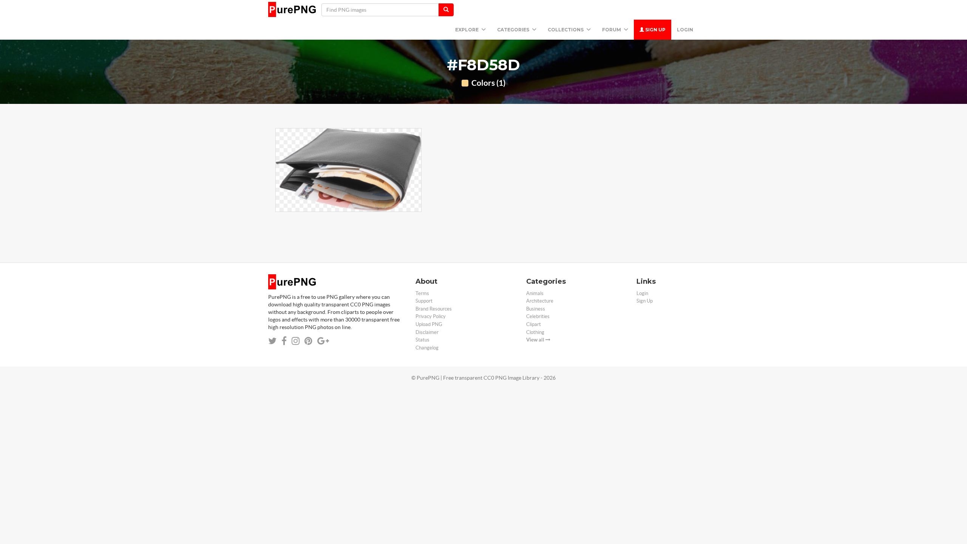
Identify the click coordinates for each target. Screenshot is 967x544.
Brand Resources (434, 309)
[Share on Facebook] (284, 341)
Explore (467, 29)
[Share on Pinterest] (308, 341)
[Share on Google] (323, 341)
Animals (535, 293)
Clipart (533, 324)
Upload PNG (429, 324)
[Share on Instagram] (296, 341)
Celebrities (538, 316)
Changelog (427, 348)
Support (424, 301)
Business (535, 309)
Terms (422, 293)
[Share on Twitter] (272, 341)
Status (422, 340)
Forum (612, 29)
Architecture (539, 301)
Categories (513, 29)
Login (685, 29)
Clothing (535, 332)
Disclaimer (427, 332)
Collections (566, 29)
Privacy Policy (431, 316)
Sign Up (655, 29)
